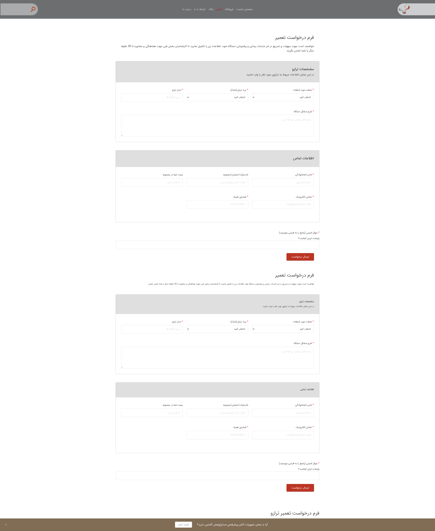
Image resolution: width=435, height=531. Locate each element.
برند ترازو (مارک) (239, 90)
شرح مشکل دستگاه (304, 111)
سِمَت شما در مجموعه (173, 175)
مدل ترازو (177, 90)
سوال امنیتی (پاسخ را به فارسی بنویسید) (299, 233)
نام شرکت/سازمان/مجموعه (235, 175)
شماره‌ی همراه (240, 197)
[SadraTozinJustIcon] (416, 9)
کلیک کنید (183, 525)
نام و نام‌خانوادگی (304, 175)
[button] (34, 9)
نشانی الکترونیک (305, 197)
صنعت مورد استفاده (303, 90)
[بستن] (6, 524)
